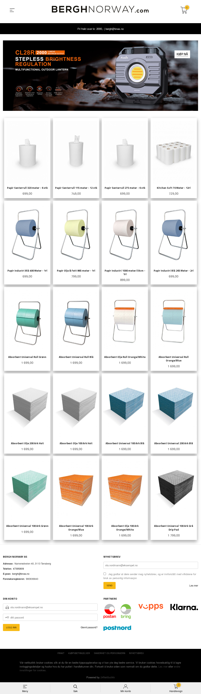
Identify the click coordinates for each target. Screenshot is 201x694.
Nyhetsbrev (136, 653)
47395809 (18, 568)
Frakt (61, 653)
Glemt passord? (89, 627)
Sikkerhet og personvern (109, 653)
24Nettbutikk (107, 677)
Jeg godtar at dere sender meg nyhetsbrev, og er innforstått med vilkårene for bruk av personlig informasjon (149, 576)
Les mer (193, 585)
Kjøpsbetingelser (79, 653)
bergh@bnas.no (20, 573)
